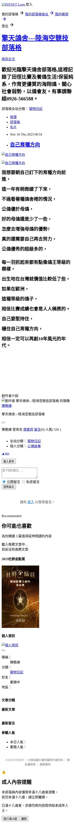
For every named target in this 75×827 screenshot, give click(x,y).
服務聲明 (45, 764)
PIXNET (19, 760)
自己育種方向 (25, 144)
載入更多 (8, 461)
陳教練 (7, 406)
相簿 (13, 117)
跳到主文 (8, 59)
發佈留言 (8, 486)
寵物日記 (35, 109)
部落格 (15, 122)
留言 (37, 429)
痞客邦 (28, 429)
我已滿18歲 (10, 818)
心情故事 (34, 446)
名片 (13, 127)
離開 (24, 818)
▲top (5, 453)
